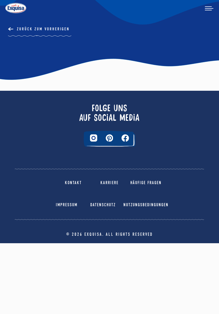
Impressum (66, 204)
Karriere (109, 182)
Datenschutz (103, 204)
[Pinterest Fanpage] (109, 138)
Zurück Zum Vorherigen (43, 29)
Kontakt (73, 182)
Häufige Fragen (146, 182)
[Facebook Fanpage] (125, 138)
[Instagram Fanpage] (93, 138)
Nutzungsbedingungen (146, 204)
